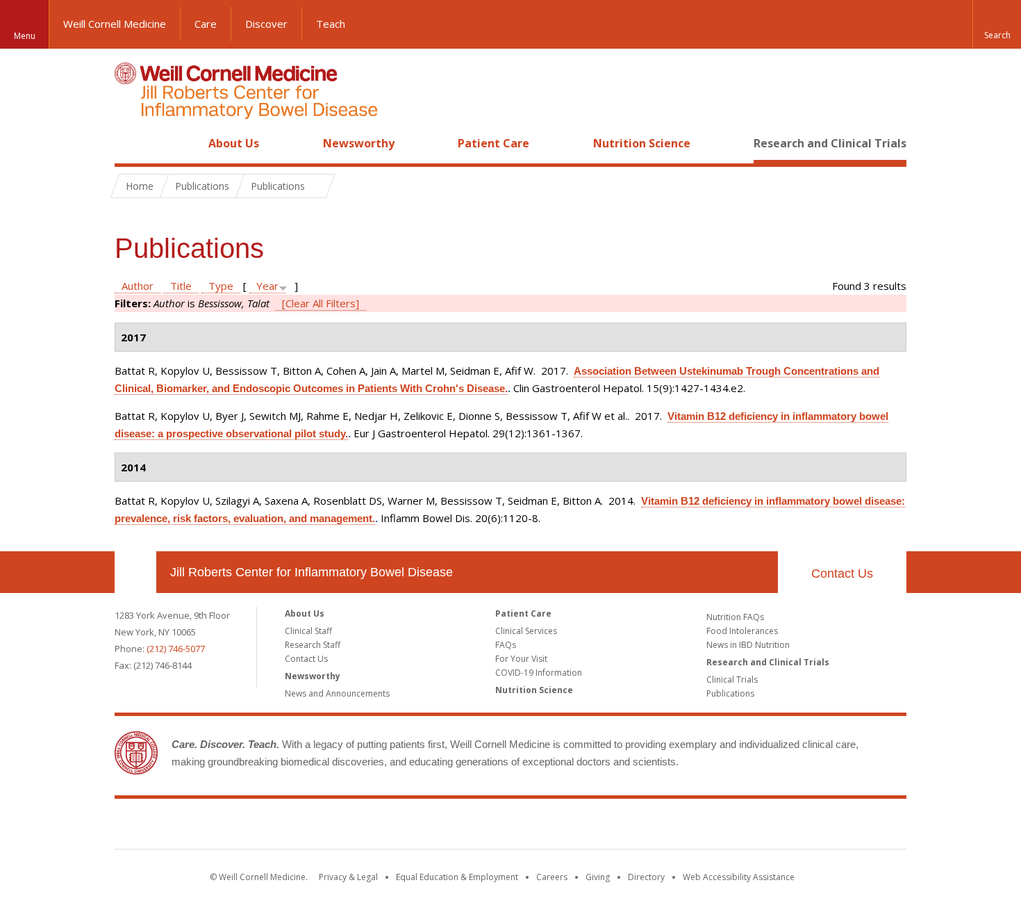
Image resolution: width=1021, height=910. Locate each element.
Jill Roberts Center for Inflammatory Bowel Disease (311, 572)
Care (205, 24)
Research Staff (312, 645)
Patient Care (493, 143)
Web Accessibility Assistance (739, 877)
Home (130, 143)
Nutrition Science (641, 143)
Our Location (135, 572)
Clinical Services (526, 631)
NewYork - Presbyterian (626, 826)
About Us (233, 143)
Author (137, 286)
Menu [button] (24, 36)
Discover (266, 24)
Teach (330, 24)
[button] (996, 24)
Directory (646, 877)
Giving (598, 877)
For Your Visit (521, 659)
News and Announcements (337, 693)
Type (220, 286)
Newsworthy (359, 143)
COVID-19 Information (538, 673)
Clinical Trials (732, 679)
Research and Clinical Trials (830, 143)
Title (181, 286)
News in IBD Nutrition (748, 645)
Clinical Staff (308, 631)
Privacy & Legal (348, 877)
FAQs (505, 645)
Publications (730, 693)
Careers (551, 877)
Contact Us (842, 573)
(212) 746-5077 (176, 648)
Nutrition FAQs (735, 617)
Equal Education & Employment (457, 877)
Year (267, 286)
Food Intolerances (742, 631)
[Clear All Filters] (320, 303)
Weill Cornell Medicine (114, 24)
